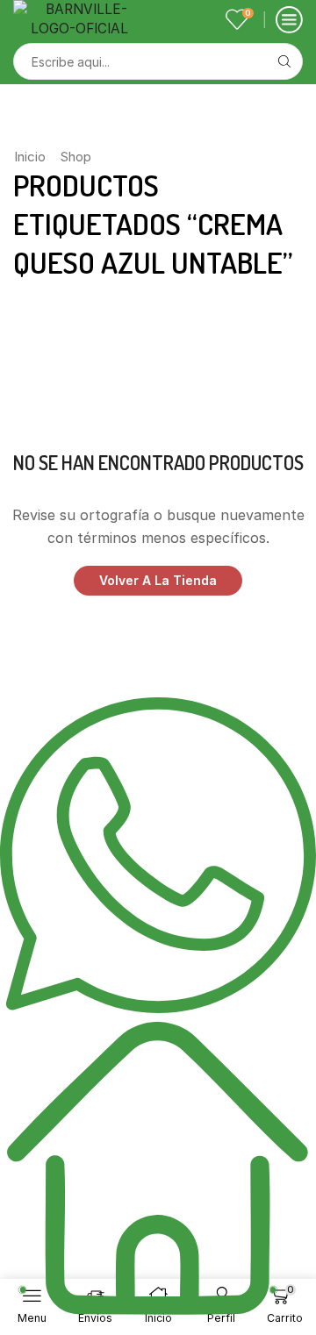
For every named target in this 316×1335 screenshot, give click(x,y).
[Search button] (284, 61)
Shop (76, 156)
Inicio (30, 156)
